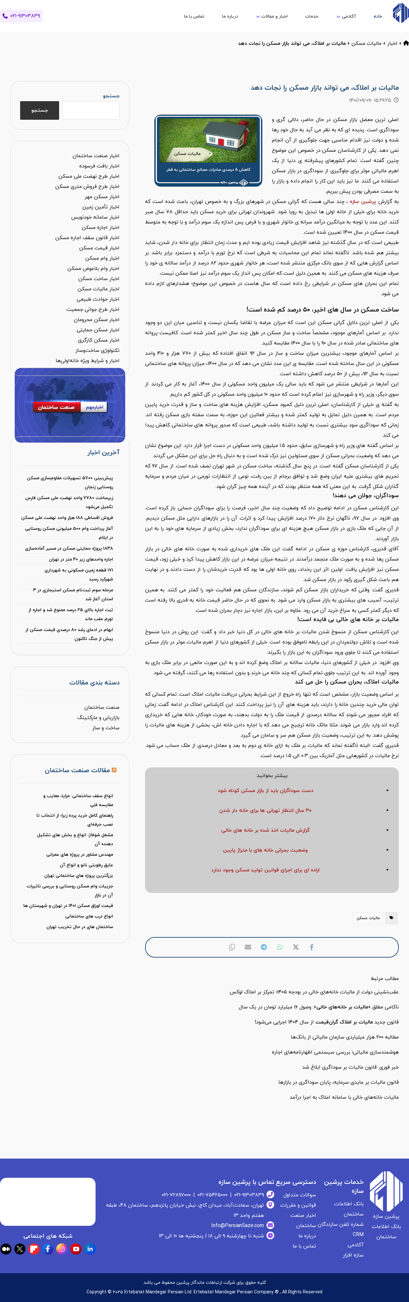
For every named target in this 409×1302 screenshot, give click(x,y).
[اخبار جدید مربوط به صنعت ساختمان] (401, 13)
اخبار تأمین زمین (101, 207)
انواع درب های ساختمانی (89, 916)
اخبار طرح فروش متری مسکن (87, 186)
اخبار (392, 43)
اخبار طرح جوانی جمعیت (93, 309)
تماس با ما (304, 1246)
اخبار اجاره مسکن (101, 227)
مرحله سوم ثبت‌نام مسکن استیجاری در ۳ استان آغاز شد (73, 594)
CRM (358, 1234)
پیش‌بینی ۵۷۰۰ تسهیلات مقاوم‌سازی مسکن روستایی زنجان (70, 482)
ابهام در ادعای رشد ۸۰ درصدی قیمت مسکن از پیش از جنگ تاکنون (69, 634)
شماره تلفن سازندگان (341, 1224)
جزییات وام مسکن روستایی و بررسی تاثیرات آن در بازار (70, 890)
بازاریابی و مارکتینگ (98, 717)
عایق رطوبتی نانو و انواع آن (86, 865)
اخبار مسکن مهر (102, 196)
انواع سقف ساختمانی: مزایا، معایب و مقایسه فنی (78, 800)
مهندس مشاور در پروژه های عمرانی (79, 855)
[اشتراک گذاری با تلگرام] (264, 947)
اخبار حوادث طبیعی (98, 299)
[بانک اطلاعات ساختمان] (406, 43)
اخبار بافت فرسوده (99, 166)
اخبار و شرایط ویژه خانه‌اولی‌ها (88, 360)
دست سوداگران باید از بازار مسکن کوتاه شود (265, 790)
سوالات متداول (299, 1195)
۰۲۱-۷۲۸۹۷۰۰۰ (176, 1195)
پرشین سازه (363, 201)
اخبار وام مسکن (102, 258)
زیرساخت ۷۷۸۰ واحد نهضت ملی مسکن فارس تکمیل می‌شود (69, 502)
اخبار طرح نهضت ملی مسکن (89, 176)
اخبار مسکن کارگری (99, 340)
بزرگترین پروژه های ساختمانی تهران (78, 876)
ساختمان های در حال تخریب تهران (79, 927)
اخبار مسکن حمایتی (98, 330)
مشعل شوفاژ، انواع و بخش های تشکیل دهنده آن (75, 839)
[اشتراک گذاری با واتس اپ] (280, 947)
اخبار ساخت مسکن (99, 278)
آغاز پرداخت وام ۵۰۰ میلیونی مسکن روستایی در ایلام (69, 533)
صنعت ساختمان (102, 707)
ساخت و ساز (106, 728)
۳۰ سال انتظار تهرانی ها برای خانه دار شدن (265, 810)
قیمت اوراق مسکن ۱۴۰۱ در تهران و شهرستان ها (68, 906)
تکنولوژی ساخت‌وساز (97, 350)
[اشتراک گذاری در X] (295, 947)
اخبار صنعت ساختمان (96, 155)
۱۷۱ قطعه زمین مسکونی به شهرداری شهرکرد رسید (78, 574)
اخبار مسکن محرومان (97, 319)
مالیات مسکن (366, 43)
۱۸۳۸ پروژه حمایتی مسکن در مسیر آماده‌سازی (69, 549)
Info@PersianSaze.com (237, 1225)
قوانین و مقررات (298, 1205)
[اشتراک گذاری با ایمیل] (248, 947)
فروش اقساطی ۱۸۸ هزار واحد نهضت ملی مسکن (67, 518)
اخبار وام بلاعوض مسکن (93, 268)
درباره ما (307, 1236)
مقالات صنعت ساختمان (77, 770)
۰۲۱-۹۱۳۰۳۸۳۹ (249, 1195)
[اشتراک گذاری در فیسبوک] (311, 947)
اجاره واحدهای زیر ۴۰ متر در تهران (81, 559)
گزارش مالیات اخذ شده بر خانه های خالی (265, 830)
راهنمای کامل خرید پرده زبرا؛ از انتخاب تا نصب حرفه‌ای (74, 820)
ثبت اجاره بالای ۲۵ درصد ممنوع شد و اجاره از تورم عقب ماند (70, 614)
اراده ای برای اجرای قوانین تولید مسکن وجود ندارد (265, 870)
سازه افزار (353, 1255)
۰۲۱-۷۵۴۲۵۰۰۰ (212, 1195)
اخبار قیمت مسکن (99, 248)
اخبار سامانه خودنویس (95, 217)
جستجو (111, 96)
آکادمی (356, 1245)
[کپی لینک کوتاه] (232, 947)
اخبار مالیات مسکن (99, 289)
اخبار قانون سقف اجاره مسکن (87, 237)
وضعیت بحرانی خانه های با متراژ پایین (265, 850)
